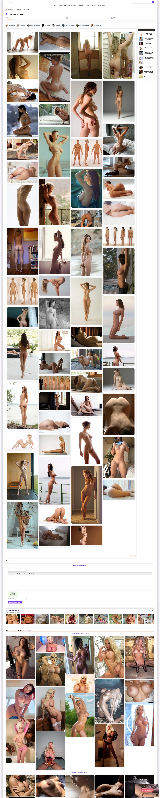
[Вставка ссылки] (27, 573)
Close (145, 790)
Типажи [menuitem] (87, 5)
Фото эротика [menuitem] (67, 5)
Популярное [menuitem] (80, 5)
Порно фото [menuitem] (73, 5)
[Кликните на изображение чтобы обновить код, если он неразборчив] (80, 594)
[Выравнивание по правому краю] (22, 573)
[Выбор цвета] (31, 573)
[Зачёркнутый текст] (15, 573)
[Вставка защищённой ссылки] (29, 573)
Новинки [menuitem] (60, 5)
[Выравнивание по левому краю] (17, 573)
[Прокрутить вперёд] (152, 611)
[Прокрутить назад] (149, 611)
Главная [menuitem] (55, 5)
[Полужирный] (9, 573)
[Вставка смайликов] (24, 573)
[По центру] (20, 573)
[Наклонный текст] (11, 573)
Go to (149, 790)
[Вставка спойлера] (40, 573)
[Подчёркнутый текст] (13, 573)
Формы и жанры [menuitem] (101, 5)
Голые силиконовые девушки (80, 633)
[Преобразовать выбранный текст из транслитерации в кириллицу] (38, 573)
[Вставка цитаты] (36, 573)
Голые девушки (10, 18)
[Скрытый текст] (34, 573)
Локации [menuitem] (94, 5)
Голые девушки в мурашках (80, 772)
